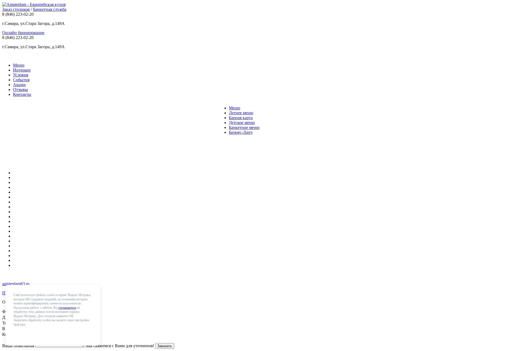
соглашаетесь (67, 308)
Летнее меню (241, 112)
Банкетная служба (49, 9)
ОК (20, 334)
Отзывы (20, 89)
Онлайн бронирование (23, 32)
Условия (20, 75)
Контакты (22, 94)
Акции (19, 84)
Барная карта (241, 117)
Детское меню (242, 122)
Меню (18, 65)
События (21, 79)
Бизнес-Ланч (240, 132)
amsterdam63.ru (16, 283)
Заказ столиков (16, 9)
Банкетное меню (244, 127)
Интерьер (22, 70)
